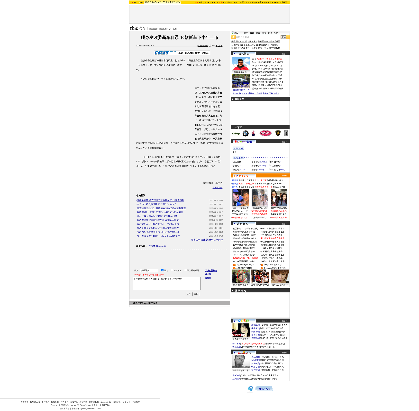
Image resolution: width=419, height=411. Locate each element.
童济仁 (255, 85)
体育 (202, 2)
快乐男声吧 (275, 162)
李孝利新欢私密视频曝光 (271, 251)
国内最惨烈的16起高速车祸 (253, 343)
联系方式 (83, 402)
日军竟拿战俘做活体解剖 (244, 245)
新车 (158, 246)
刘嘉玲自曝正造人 (259, 217)
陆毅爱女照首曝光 (279, 214)
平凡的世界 (268, 183)
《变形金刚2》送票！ (245, 264)
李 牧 (254, 79)
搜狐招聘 (55, 402)
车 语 (254, 59)
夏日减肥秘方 (262, 45)
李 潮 (254, 65)
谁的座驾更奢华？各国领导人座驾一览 (257, 347)
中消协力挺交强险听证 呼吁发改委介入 (157, 204)
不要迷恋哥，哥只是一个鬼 (272, 357)
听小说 (235, 183)
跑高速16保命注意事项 (275, 343)
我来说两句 (203, 45)
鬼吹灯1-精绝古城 (246, 183)
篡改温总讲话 (249, 45)
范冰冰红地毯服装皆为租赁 (245, 238)
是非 (254, 88)
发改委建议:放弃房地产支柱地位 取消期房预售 (160, 200)
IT (225, 2)
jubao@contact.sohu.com (91, 408)
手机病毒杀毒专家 (246, 187)
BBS (277, 2)
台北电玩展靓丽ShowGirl (244, 261)
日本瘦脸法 (273, 45)
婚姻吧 (254, 170)
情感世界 (255, 367)
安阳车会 (255, 332)
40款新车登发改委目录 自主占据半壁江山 (158, 232)
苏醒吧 (236, 166)
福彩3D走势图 (279, 187)
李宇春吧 (255, 162)
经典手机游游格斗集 (264, 187)
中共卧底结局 (251, 48)
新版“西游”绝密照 (240, 285)
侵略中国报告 (274, 48)
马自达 (238, 93)
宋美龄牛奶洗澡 (238, 48)
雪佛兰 (259, 93)
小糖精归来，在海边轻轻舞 (272, 370)
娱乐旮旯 (255, 363)
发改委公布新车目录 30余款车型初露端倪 (158, 228)
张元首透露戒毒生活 (273, 264)
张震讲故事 (272, 180)
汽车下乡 (237, 86)
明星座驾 (255, 328)
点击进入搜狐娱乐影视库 (271, 258)
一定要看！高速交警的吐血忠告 (274, 325)
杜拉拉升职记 (261, 180)
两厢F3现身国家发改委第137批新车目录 (157, 216)
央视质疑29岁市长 (239, 41)
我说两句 (285, 2)
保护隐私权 (94, 402)
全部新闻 (126, 402)
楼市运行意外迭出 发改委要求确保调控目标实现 (161, 208)
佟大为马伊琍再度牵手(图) (272, 232)
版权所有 (106, 405)
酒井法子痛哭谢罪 (280, 285)
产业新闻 (173, 29)
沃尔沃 (244, 86)
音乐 (264, 33)
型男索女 (255, 370)
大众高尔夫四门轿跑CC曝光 (270, 85)
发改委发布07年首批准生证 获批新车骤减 (158, 220)
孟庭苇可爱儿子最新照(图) (272, 255)
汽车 (230, 2)
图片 (270, 33)
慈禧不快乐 (263, 48)
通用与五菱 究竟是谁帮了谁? (269, 79)
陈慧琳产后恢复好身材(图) (244, 232)
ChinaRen (154, 2)
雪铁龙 (272, 93)
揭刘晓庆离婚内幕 (259, 211)
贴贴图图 (255, 360)
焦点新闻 (255, 357)
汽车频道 (153, 29)
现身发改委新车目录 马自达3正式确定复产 (158, 236)
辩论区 (208, 278)
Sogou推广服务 (149, 303)
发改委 (152, 246)
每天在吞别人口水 (240, 370)
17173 (162, 2)
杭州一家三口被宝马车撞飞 (272, 328)
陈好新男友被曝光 (279, 217)
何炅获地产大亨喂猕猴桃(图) (245, 228)
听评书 (235, 180)
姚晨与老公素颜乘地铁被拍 (245, 242)
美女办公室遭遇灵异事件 (244, 251)
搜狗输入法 (35, 402)
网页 (252, 33)
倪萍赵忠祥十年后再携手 (271, 235)
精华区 (208, 274)
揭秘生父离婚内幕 (279, 208)
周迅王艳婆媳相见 (259, 214)
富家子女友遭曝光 (240, 339)
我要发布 (137, 303)
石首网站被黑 (237, 45)
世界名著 (258, 183)
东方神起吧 (275, 166)
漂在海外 (236, 375)
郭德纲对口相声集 (246, 180)
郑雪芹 (255, 75)
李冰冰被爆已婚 (260, 208)
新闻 (246, 33)
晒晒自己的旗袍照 (249, 379)
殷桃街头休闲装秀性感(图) (244, 235)
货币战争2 (277, 183)
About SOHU (105, 402)
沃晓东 (255, 69)
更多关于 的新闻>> (207, 240)
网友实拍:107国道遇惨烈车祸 (272, 332)
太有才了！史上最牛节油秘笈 (273, 335)
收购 (277, 93)
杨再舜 (255, 82)
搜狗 (178, 2)
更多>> (285, 53)
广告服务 (64, 402)
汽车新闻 (163, 29)
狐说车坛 (255, 325)
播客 (260, 2)
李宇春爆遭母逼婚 (240, 214)
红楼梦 (280, 180)
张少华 (255, 62)
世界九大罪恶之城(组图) (271, 248)
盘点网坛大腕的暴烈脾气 (244, 248)
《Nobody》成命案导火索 (244, 255)
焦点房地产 (170, 2)
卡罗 (235, 152)
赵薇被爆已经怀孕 (240, 211)
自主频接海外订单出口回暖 (270, 75)
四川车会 (255, 335)
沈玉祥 (255, 72)
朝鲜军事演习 (264, 41)
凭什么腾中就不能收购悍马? (270, 69)
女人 (248, 2)
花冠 (163, 246)
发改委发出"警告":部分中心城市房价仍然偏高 (160, 212)
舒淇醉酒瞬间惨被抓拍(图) (272, 242)
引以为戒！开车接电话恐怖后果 (274, 338)
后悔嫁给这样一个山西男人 (272, 367)
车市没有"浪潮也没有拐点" (270, 72)
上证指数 (237, 162)
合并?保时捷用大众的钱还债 (270, 62)
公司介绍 (117, 402)
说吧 (276, 33)
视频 (254, 2)
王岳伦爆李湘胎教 (244, 268)
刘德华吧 (255, 166)
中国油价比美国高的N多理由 (270, 82)
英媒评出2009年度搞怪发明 (272, 360)
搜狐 (147, 2)
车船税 (246, 82)
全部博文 (136, 402)
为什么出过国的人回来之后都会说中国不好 (259, 375)
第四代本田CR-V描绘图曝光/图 (269, 88)
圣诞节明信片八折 (240, 217)
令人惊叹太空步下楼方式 (274, 268)
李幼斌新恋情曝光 (279, 211)
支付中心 (45, 402)
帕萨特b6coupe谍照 (240, 79)
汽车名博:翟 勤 (240, 72)
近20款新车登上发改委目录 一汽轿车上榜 (158, 224)
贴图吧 (236, 170)
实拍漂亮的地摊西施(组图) (272, 245)
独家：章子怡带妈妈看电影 (272, 228)
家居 (242, 2)
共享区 (235, 187)
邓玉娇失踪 (252, 41)
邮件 (265, 2)
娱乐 (211, 2)
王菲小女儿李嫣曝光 (260, 285)
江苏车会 (255, 338)
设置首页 (24, 402)
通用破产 (252, 93)
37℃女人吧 (275, 170)
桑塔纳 (266, 93)
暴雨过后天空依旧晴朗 (267, 379)
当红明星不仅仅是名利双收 (272, 363)
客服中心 (74, 402)
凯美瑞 (244, 93)
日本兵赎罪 (275, 41)
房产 (236, 2)
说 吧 (249, 141)
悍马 (245, 90)
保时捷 (240, 90)
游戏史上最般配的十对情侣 (272, 261)
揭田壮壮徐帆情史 (240, 208)
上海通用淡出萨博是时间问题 (269, 65)
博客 (271, 2)
